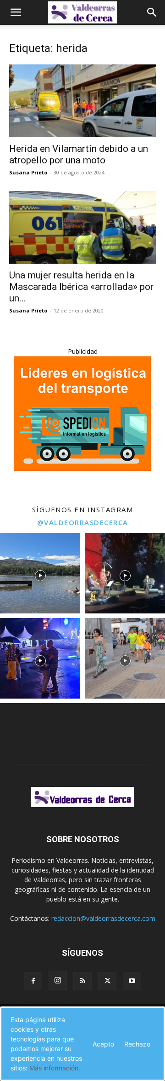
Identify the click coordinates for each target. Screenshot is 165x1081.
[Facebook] (33, 981)
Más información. (54, 1068)
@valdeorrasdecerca (82, 522)
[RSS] (82, 981)
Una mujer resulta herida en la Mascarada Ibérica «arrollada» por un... (81, 287)
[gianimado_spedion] (82, 468)
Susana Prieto (28, 172)
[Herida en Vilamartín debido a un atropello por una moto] (82, 100)
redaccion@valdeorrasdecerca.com (103, 918)
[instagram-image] (40, 573)
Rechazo (137, 1044)
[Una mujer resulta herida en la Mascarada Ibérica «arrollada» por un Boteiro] (82, 227)
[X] (107, 981)
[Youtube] (132, 981)
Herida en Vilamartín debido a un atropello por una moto (78, 154)
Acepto (103, 1044)
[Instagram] (58, 980)
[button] (15, 12)
